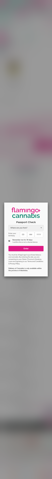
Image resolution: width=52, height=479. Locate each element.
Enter (26, 248)
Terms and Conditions (35, 261)
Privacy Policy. (15, 264)
